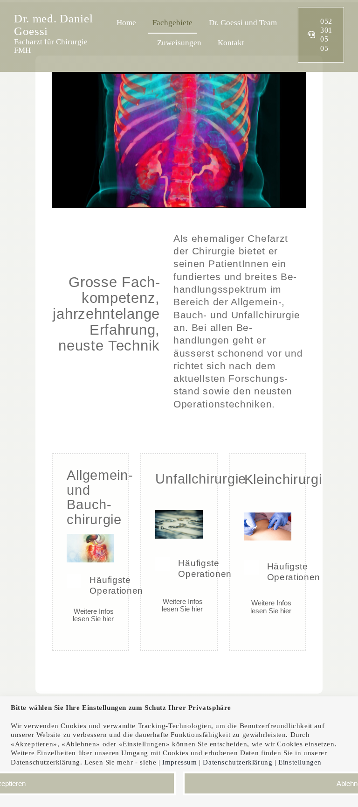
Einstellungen (301, 762)
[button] (90, 585)
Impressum (179, 762)
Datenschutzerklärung (237, 762)
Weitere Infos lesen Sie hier (93, 615)
